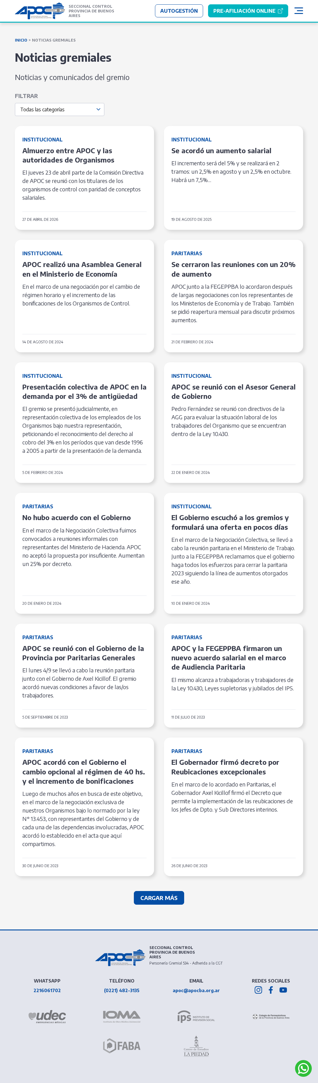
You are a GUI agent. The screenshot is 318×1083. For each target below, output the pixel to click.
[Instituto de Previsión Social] (196, 1016)
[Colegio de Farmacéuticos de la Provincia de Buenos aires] (270, 1017)
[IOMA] (121, 1017)
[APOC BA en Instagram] (258, 990)
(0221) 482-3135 (121, 990)
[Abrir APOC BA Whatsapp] (303, 1068)
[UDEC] (47, 1016)
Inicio (21, 40)
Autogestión (179, 11)
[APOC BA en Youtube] (283, 990)
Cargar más (159, 897)
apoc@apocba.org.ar (196, 990)
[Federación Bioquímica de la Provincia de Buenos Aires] (121, 1045)
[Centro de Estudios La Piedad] (196, 1045)
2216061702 (47, 990)
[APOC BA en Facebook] (271, 990)
